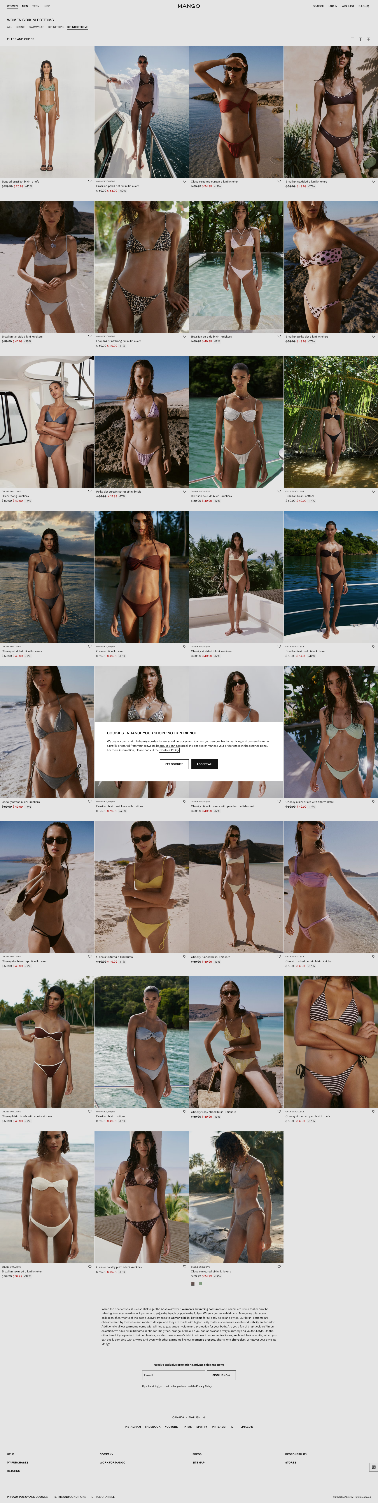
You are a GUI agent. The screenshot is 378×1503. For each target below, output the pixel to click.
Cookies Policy (169, 750)
